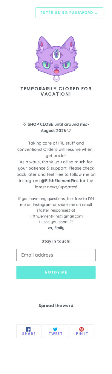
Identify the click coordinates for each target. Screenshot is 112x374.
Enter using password (69, 12)
